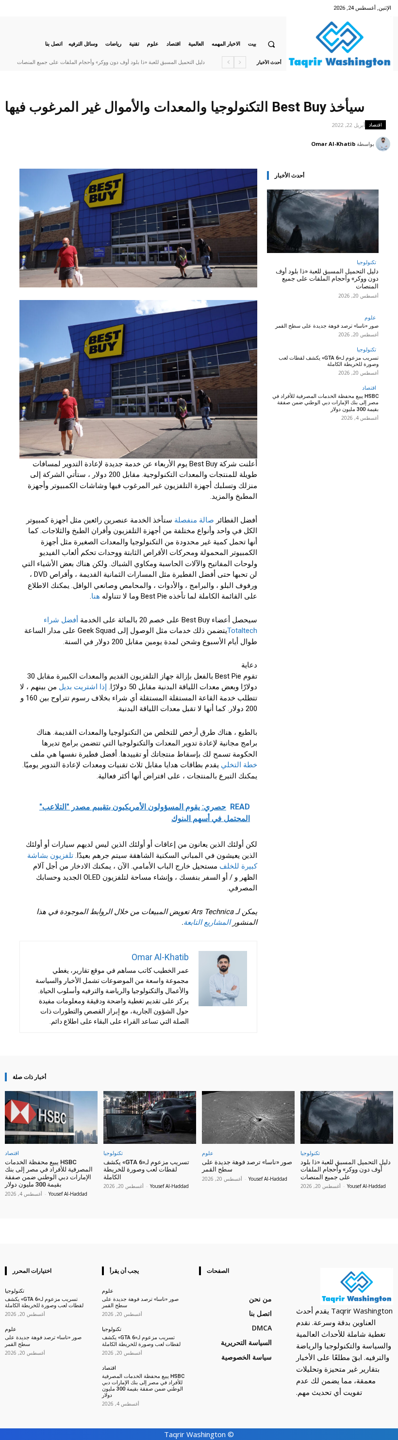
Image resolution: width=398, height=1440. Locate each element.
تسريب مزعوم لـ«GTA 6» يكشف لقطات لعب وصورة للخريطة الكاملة (329, 361)
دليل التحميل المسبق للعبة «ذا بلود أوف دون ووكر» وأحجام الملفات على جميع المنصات (111, 62)
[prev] (240, 62)
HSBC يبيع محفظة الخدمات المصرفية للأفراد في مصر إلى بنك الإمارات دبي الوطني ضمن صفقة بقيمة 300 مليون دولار (325, 402)
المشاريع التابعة (207, 922)
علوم (370, 317)
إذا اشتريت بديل (83, 686)
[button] (271, 44)
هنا (95, 596)
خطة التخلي (239, 764)
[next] (228, 62)
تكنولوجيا (366, 262)
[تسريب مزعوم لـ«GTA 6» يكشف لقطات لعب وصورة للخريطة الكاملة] (149, 1117)
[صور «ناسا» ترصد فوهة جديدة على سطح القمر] (248, 1117)
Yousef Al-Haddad (366, 1186)
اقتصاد (375, 124)
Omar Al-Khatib (333, 143)
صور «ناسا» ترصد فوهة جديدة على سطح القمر (327, 326)
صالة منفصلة (194, 520)
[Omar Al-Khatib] (384, 144)
